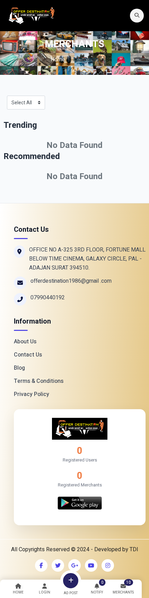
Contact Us (28, 355)
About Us (25, 341)
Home (58, 59)
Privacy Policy (31, 394)
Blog (19, 368)
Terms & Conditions (38, 381)
